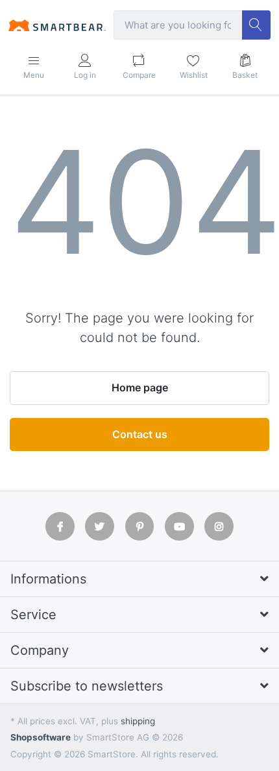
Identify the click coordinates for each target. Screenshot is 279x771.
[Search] (256, 25)
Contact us (139, 434)
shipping (138, 721)
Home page (140, 387)
